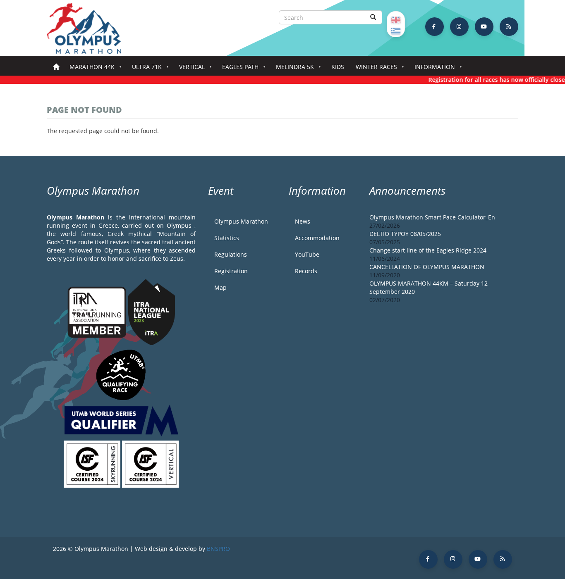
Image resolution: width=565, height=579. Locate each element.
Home (56, 67)
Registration (231, 271)
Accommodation (317, 238)
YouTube (307, 254)
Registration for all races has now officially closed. (494, 79)
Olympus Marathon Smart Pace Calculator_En (432, 217)
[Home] (88, 28)
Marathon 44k (89, 69)
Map (220, 287)
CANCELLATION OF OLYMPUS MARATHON (426, 267)
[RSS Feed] (509, 26)
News (302, 221)
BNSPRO (218, 549)
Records (306, 271)
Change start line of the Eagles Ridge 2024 (427, 250)
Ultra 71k (144, 69)
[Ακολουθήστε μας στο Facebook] (434, 26)
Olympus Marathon (241, 221)
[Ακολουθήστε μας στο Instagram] (459, 26)
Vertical (189, 69)
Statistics (226, 238)
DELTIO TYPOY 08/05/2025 (405, 234)
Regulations (230, 254)
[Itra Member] (97, 311)
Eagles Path (237, 69)
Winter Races (373, 69)
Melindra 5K (292, 69)
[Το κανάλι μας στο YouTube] (484, 26)
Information (432, 69)
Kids (337, 67)
